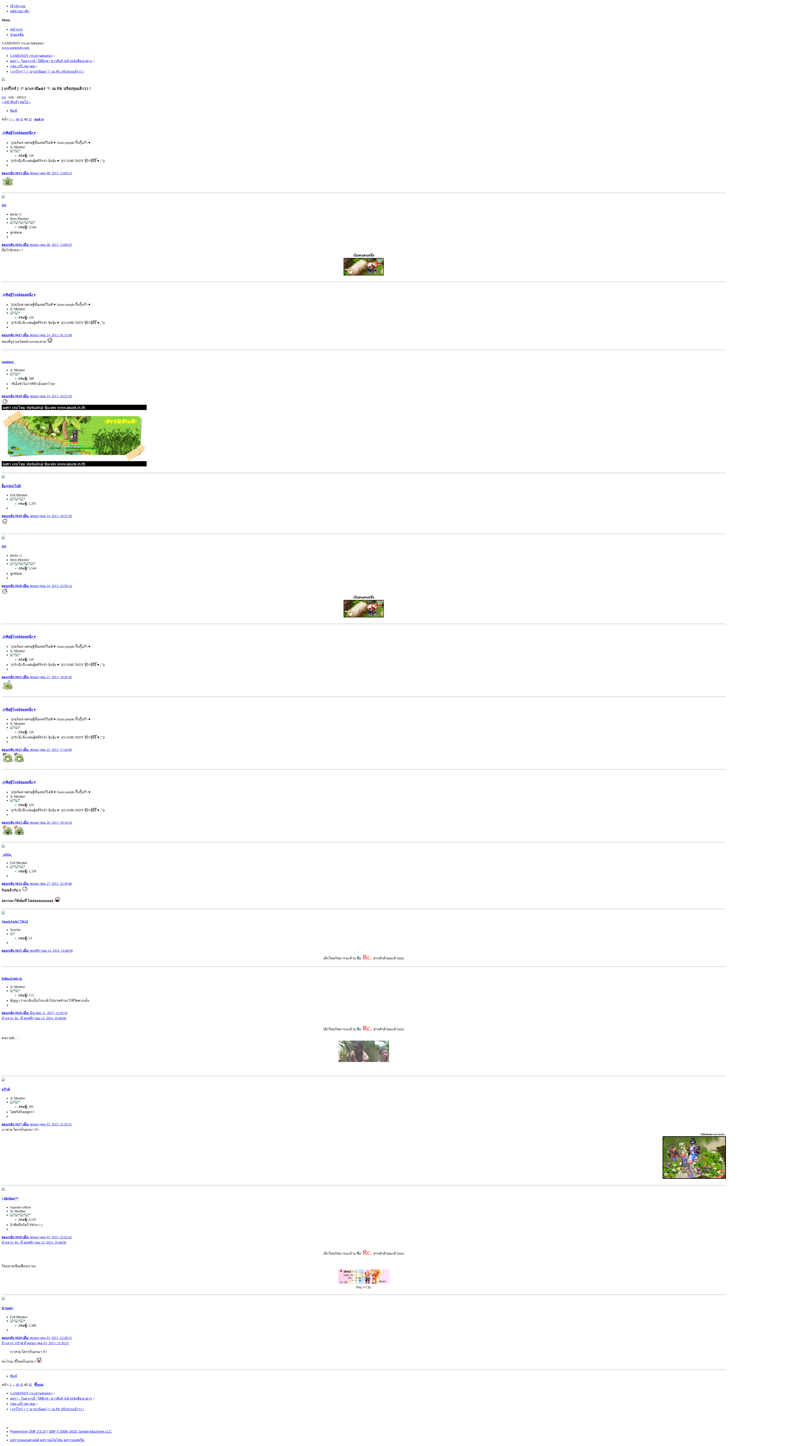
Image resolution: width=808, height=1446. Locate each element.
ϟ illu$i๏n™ (10, 1198)
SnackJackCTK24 (15, 921)
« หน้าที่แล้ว (10, 102)
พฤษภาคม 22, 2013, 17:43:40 (37, 750)
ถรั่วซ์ (6, 1089)
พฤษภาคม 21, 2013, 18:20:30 (37, 677)
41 (21, 119)
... (14, 119)
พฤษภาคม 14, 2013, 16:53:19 (37, 396)
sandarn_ (8, 362)
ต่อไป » (25, 102)
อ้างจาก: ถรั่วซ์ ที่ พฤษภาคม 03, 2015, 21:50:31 (35, 1343)
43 (30, 119)
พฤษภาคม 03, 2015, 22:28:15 (37, 1338)
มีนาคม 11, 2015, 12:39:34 (34, 1013)
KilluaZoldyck (12, 978)
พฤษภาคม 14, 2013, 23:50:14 (37, 586)
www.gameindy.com (15, 47)
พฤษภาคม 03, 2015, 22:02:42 (37, 1237)
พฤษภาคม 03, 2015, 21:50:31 (37, 1124)
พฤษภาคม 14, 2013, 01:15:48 (37, 335)
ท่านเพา (7, 1308)
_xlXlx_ (7, 854)
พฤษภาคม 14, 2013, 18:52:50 (37, 516)
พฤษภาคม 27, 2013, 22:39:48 (37, 883)
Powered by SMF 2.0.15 (28, 1431)
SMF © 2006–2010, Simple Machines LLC (80, 1431)
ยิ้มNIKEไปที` (12, 486)
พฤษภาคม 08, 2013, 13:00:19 (37, 245)
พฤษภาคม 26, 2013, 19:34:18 (37, 822)
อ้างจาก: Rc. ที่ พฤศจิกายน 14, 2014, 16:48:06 (34, 1018)
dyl (4, 97)
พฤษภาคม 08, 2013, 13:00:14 (37, 173)
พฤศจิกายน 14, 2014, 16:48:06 (37, 950)
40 (17, 119)
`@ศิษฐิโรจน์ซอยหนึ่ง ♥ (19, 133)
